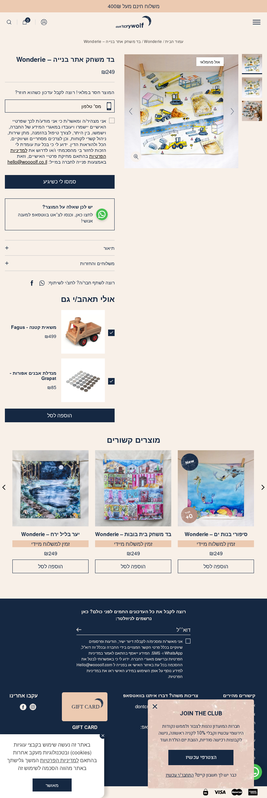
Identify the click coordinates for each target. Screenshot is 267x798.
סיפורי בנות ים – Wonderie (216, 534)
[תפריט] (256, 22)
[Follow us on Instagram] (33, 707)
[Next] (130, 111)
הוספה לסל (59, 415)
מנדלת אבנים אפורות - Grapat (33, 376)
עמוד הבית (174, 41)
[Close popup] (156, 708)
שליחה (82, 630)
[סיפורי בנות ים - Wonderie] (216, 488)
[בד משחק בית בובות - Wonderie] (133, 488)
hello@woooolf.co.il (27, 161)
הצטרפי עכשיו (201, 757)
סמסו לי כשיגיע (59, 181)
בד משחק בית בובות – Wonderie (133, 534)
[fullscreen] (136, 156)
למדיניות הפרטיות (59, 760)
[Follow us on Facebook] (23, 707)
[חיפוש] (9, 22)
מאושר (52, 785)
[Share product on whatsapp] (42, 283)
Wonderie (153, 41)
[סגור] (103, 735)
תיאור (109, 248)
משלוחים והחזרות (97, 263)
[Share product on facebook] (32, 283)
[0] (25, 22)
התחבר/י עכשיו (180, 775)
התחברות (44, 22)
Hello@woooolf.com (94, 664)
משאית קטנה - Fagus (33, 327)
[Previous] (232, 111)
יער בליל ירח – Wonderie (50, 534)
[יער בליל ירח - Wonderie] (50, 488)
